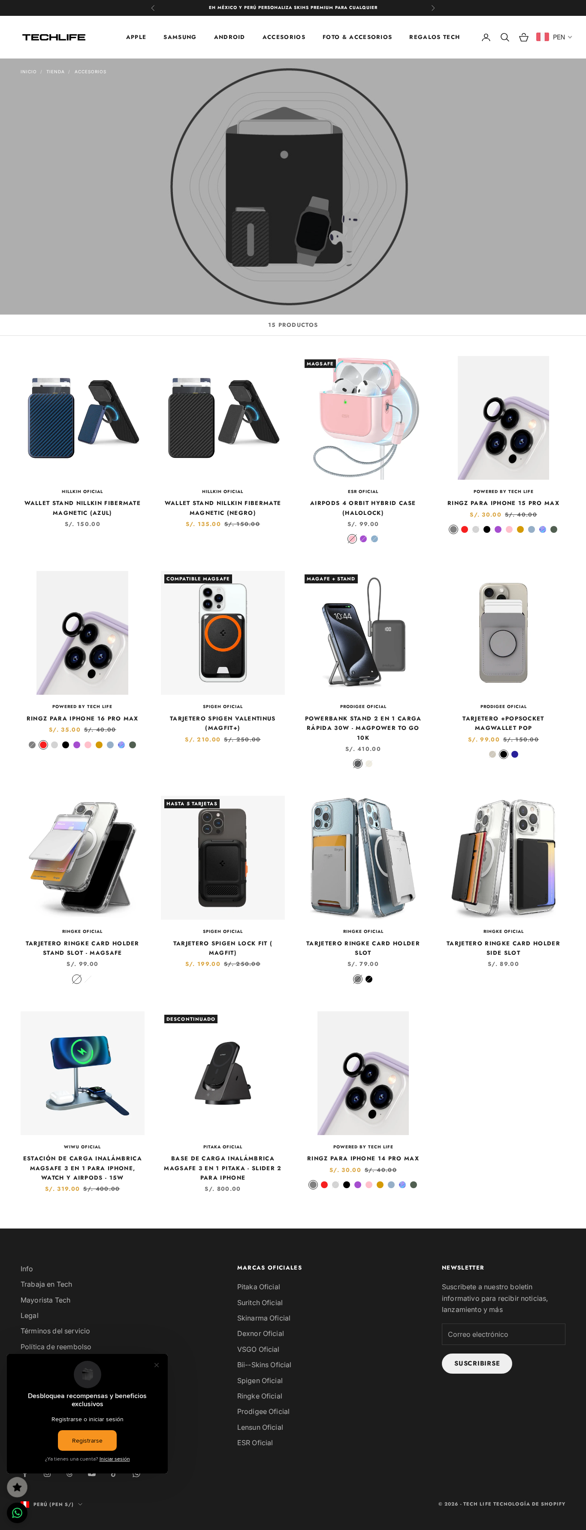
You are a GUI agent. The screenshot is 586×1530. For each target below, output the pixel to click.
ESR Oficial (363, 491)
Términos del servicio (55, 1331)
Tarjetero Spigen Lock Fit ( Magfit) (223, 948)
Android (229, 37)
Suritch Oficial (260, 1302)
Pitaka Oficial (222, 1147)
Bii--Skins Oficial (264, 1364)
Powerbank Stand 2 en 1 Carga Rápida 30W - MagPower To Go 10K (363, 728)
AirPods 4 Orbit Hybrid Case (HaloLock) (363, 508)
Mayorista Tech (45, 1300)
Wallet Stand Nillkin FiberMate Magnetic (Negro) (223, 508)
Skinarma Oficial (264, 1318)
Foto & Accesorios (357, 37)
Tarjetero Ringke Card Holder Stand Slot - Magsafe (82, 948)
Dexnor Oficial (260, 1333)
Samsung (179, 37)
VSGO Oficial (258, 1349)
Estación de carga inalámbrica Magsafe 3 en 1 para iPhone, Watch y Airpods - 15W (82, 1168)
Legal (30, 1315)
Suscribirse (477, 1363)
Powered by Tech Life (504, 491)
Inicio (29, 71)
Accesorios (284, 37)
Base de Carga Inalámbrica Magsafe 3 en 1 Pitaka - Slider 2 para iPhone (222, 1168)
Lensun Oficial (260, 1427)
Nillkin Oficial (82, 491)
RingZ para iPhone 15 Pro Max (503, 503)
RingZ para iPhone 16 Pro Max (83, 718)
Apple (136, 37)
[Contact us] (17, 1513)
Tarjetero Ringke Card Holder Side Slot (503, 948)
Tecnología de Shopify (529, 1503)
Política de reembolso (56, 1346)
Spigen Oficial (223, 706)
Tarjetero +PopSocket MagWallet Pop (503, 723)
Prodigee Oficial (363, 706)
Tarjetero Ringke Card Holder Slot (363, 948)
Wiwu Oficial (82, 1147)
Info (27, 1268)
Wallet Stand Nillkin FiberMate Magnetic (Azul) (82, 508)
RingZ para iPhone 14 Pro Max (363, 1158)
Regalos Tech (434, 37)
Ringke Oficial (82, 931)
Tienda (55, 71)
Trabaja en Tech (46, 1284)
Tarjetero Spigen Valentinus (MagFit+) (223, 723)
